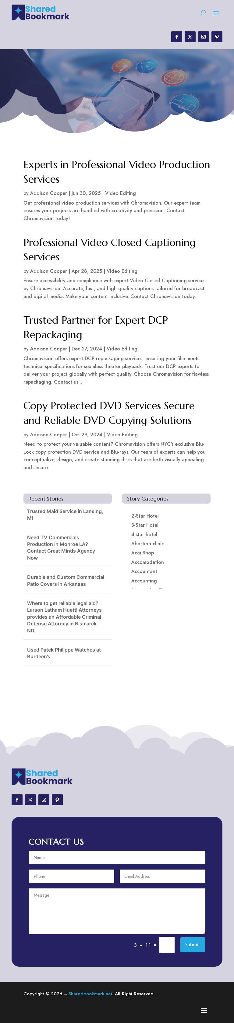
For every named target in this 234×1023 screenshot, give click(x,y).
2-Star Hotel (145, 515)
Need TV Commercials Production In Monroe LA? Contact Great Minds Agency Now (61, 547)
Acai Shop (142, 552)
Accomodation (147, 562)
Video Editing (120, 193)
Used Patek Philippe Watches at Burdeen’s (64, 653)
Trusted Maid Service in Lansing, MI (65, 514)
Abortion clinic (147, 543)
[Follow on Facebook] (176, 36)
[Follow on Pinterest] (216, 36)
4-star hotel (144, 534)
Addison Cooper (48, 193)
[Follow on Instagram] (203, 36)
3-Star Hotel (144, 525)
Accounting (144, 580)
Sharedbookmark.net (90, 993)
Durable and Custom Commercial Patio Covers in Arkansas (65, 580)
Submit (192, 944)
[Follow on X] (190, 36)
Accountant (144, 571)
